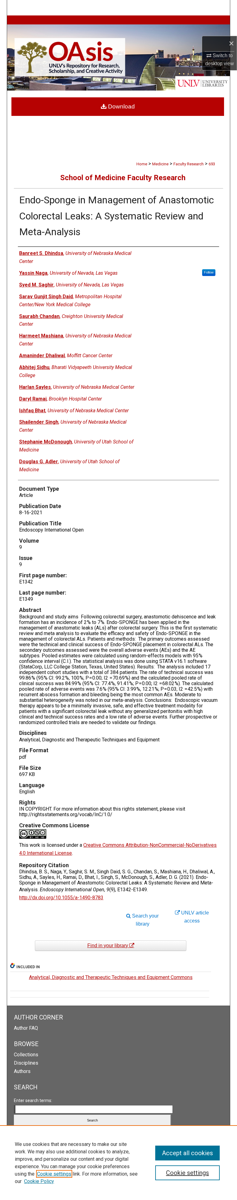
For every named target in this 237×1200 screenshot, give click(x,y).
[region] (118, 1162)
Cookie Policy (39, 1181)
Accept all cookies (187, 1153)
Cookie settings (54, 1174)
